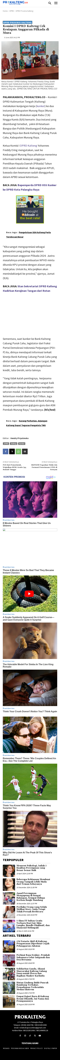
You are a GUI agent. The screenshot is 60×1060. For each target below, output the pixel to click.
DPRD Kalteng (28, 145)
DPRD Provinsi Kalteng (24, 11)
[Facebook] (5, 451)
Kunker (21, 443)
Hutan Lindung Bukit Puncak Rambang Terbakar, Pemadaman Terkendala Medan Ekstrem (32, 986)
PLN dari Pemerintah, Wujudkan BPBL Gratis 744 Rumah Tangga (14, 467)
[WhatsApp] (18, 451)
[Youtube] (40, 1035)
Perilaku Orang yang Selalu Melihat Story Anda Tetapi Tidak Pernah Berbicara (31, 909)
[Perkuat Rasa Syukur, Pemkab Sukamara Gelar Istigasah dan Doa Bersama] (9, 960)
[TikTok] (30, 1035)
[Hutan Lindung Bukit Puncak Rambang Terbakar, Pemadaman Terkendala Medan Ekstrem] (9, 988)
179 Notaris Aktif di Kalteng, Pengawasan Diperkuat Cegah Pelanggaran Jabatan (32, 943)
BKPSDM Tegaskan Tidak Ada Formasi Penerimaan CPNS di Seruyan (44, 467)
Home (5, 11)
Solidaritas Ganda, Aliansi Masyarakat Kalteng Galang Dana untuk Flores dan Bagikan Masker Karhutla (31, 972)
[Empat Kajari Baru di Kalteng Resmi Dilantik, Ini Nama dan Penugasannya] (9, 1001)
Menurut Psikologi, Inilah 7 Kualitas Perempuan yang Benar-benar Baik (31, 868)
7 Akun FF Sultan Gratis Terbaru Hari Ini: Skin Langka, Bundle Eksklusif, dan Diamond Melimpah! (33, 924)
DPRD (11, 11)
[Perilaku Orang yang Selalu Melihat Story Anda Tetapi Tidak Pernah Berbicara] (9, 912)
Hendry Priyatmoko (19, 438)
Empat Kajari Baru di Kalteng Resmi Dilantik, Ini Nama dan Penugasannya (32, 998)
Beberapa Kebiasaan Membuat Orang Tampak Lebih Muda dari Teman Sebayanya (33, 881)
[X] (12, 451)
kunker (41, 106)
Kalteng (13, 443)
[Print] (25, 451)
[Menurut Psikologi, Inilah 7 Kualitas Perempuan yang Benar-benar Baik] (9, 871)
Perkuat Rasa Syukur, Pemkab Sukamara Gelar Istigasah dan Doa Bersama (33, 957)
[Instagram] (25, 1035)
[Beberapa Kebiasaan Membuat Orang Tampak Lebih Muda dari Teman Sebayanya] (9, 884)
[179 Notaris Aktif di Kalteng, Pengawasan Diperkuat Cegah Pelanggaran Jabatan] (9, 946)
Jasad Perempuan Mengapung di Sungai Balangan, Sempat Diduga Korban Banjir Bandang (30, 897)
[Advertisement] (30, 314)
